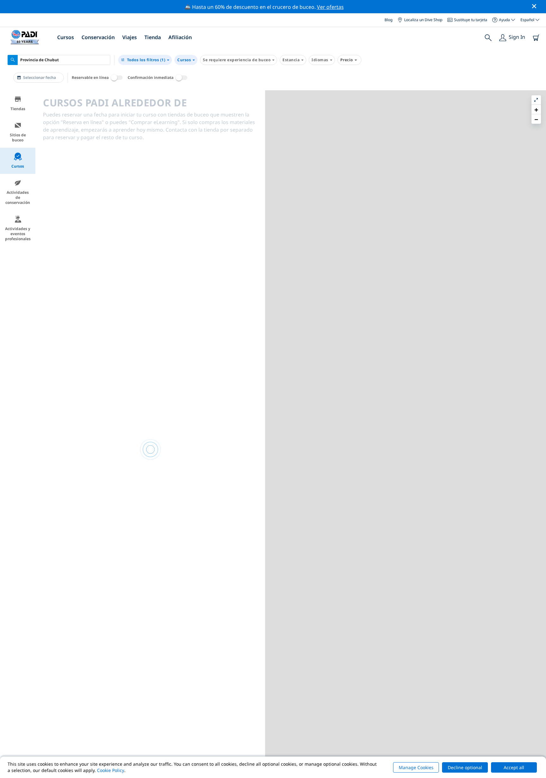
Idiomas (320, 59)
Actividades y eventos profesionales (18, 233)
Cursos (184, 59)
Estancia (291, 59)
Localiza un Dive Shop (423, 19)
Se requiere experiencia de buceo (236, 59)
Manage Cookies (416, 767)
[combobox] (59, 60)
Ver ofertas (330, 6)
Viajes (129, 37)
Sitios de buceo (18, 137)
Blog (388, 19)
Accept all (514, 767)
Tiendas (17, 108)
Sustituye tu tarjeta (470, 19)
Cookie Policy (110, 770)
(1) (146, 59)
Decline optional (465, 767)
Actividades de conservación (17, 197)
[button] (536, 109)
